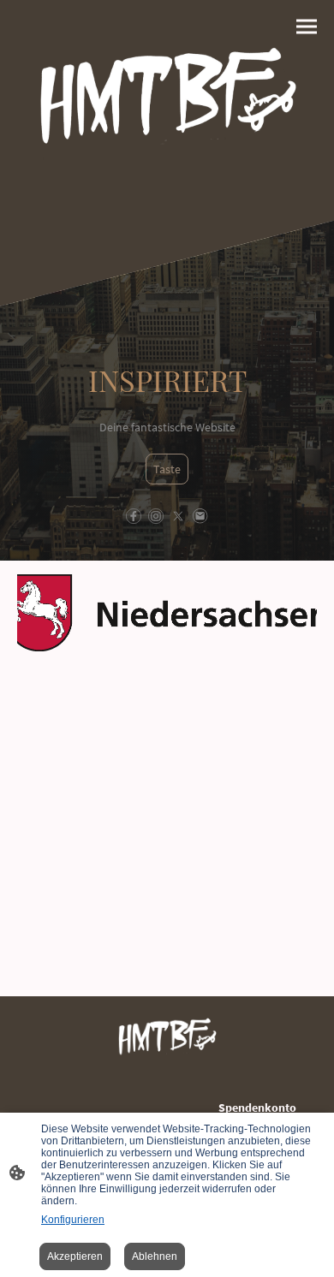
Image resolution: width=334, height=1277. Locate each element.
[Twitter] (178, 516)
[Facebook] (133, 516)
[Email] (200, 516)
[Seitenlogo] (167, 110)
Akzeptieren (75, 1256)
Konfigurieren (72, 1220)
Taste (167, 469)
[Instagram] (156, 516)
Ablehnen (154, 1256)
